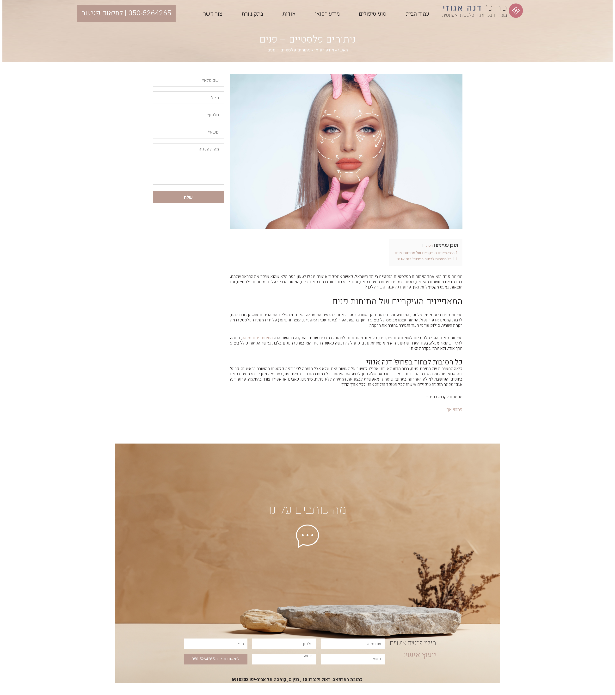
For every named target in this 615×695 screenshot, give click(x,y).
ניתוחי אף (454, 410)
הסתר (429, 245)
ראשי (343, 50)
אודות (289, 14)
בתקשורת (252, 14)
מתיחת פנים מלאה (257, 338)
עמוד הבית (417, 14)
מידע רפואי (327, 14)
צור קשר (212, 14)
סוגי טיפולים (373, 14)
